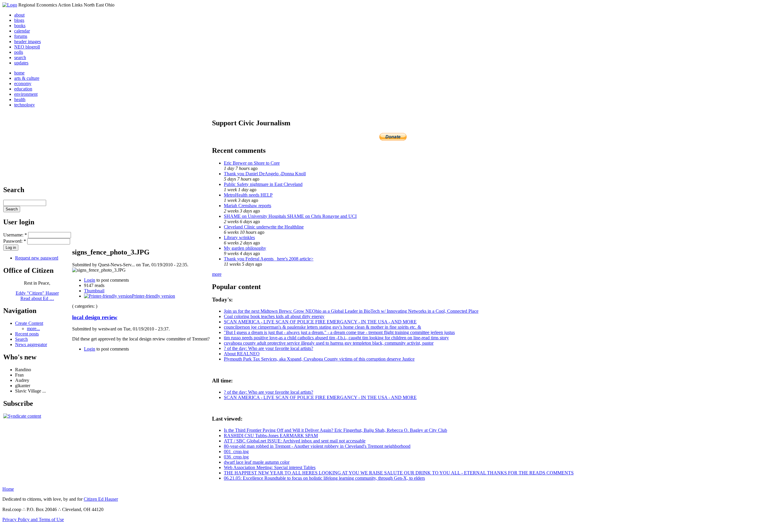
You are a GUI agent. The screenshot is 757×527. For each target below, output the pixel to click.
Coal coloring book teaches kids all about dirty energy (274, 316)
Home (8, 489)
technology (24, 104)
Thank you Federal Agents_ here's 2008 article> (268, 258)
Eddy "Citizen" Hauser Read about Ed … (37, 296)
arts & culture (26, 78)
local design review (94, 317)
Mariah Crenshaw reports (247, 205)
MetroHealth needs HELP (248, 194)
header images (27, 41)
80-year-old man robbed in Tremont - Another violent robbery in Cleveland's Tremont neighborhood (317, 446)
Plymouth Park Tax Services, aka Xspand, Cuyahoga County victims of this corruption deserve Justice (319, 358)
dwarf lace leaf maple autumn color (256, 462)
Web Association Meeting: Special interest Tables (270, 467)
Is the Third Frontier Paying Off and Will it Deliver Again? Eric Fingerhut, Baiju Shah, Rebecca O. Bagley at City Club (335, 430)
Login (89, 280)
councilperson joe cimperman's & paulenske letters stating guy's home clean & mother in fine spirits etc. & (322, 327)
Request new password (36, 257)
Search (21, 339)
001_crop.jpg (236, 451)
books (19, 25)
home (19, 72)
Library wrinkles (239, 237)
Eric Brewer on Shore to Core (252, 163)
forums (20, 36)
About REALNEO (242, 353)
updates (21, 62)
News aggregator (31, 344)
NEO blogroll (27, 46)
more (216, 274)
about (19, 14)
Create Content (29, 323)
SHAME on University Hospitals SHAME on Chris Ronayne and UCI (290, 216)
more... (33, 328)
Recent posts (27, 333)
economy (22, 83)
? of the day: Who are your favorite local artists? (268, 348)
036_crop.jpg (236, 456)
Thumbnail (94, 290)
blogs (19, 20)
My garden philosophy (245, 248)
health (19, 99)
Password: (14, 241)
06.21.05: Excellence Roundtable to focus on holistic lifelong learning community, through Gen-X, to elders (324, 478)
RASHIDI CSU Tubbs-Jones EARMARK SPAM (271, 435)
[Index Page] (9, 4)
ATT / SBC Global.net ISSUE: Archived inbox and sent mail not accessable (294, 440)
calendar (22, 30)
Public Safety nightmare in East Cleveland (263, 184)
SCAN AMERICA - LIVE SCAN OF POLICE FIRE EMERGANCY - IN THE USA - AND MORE (320, 321)
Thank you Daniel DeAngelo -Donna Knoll (265, 173)
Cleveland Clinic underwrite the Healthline (264, 226)
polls (18, 52)
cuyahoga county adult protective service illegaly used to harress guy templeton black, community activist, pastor (329, 343)
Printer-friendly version (153, 296)
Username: (15, 234)
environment (26, 94)
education (23, 88)
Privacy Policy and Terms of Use (33, 519)
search (20, 57)
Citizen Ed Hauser (101, 499)
